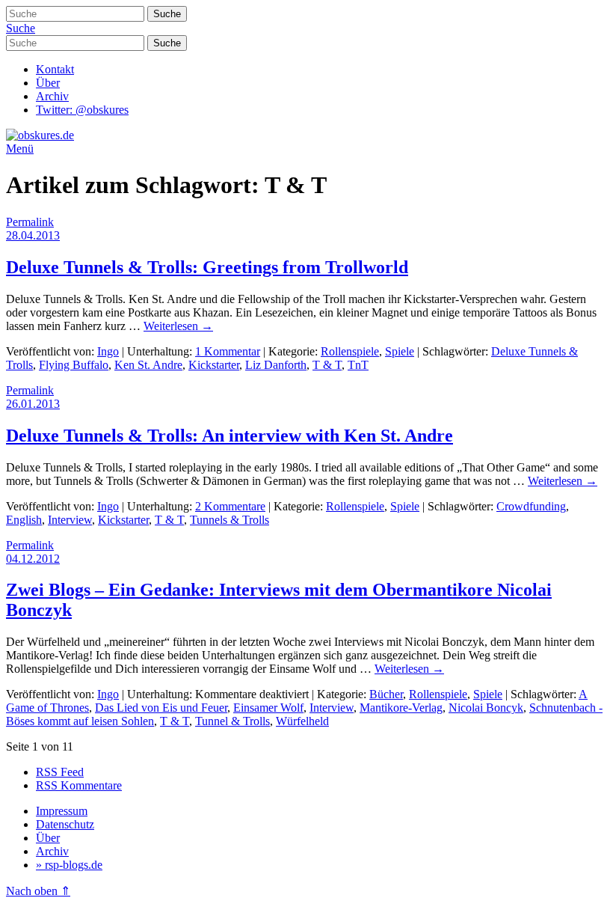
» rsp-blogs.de (69, 864)
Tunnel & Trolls (232, 721)
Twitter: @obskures (82, 109)
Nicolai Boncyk (486, 707)
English (24, 519)
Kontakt (55, 69)
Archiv (52, 96)
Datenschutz (65, 824)
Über (48, 82)
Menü (20, 148)
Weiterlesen (178, 326)
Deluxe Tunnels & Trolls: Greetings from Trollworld (207, 267)
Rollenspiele (350, 351)
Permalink (30, 222)
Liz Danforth (275, 364)
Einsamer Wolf (268, 707)
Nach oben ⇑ (38, 891)
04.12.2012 (33, 558)
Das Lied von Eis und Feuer (161, 707)
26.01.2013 (33, 403)
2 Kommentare (230, 506)
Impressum (61, 810)
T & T (327, 364)
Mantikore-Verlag (401, 707)
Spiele (399, 351)
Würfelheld (302, 721)
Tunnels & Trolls (229, 519)
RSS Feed (60, 772)
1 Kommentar (227, 351)
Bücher (386, 694)
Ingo (108, 351)
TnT (358, 364)
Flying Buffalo (73, 364)
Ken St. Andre (148, 364)
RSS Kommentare (79, 785)
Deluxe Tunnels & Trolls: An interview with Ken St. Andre (229, 435)
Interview (70, 519)
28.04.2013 (33, 235)
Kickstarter (213, 364)
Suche (20, 28)
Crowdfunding (531, 506)
